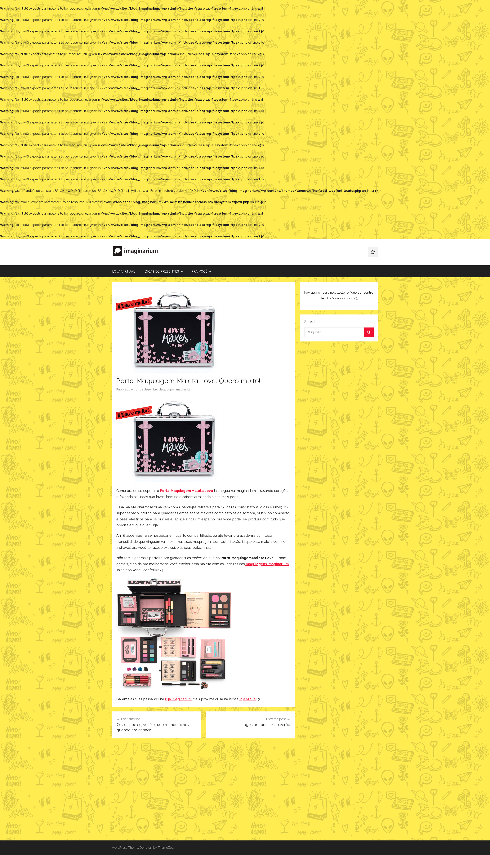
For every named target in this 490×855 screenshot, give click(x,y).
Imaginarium (184, 389)
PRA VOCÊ (199, 271)
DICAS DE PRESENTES (162, 271)
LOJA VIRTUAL (123, 271)
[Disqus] (203, 791)
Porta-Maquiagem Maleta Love (186, 491)
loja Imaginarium (178, 699)
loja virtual (247, 699)
